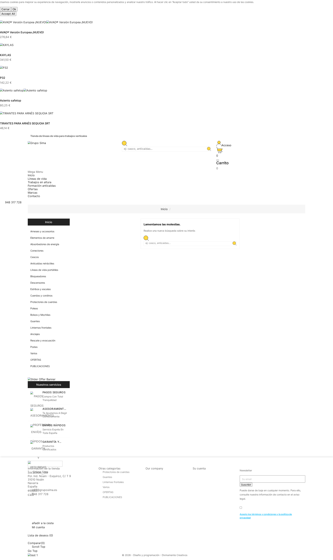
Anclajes (35, 334)
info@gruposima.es (44, 490)
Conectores (36, 250)
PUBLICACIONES (40, 366)
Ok (14, 9)
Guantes (35, 321)
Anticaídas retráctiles (42, 263)
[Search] (209, 149)
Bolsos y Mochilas (40, 314)
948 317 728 (40, 494)
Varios (33, 353)
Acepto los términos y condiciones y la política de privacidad (266, 516)
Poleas (34, 308)
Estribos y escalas (40, 289)
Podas (33, 346)
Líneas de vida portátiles (44, 269)
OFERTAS (35, 359)
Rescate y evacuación (42, 340)
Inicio (48, 222)
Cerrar (5, 9)
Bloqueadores (38, 276)
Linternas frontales (40, 327)
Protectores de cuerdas (43, 301)
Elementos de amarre (42, 237)
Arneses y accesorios (42, 231)
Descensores (37, 282)
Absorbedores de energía (44, 244)
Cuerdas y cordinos (41, 295)
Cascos (34, 257)
